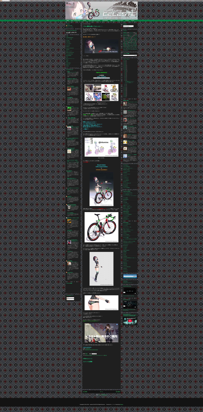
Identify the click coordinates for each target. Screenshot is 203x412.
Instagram (127, 20)
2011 (125, 93)
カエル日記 (124, 248)
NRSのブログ (68, 64)
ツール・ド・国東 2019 (70, 139)
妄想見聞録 (124, 251)
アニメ (134, 46)
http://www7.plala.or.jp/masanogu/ (103, 78)
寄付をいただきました (74, 261)
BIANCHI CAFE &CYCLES (70, 52)
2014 (125, 89)
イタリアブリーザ (125, 260)
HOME (68, 20)
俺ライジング (130, 44)
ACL (130, 40)
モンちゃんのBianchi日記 (127, 266)
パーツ (131, 35)
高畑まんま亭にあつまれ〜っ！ (71, 178)
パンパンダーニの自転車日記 (127, 214)
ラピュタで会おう (68, 43)
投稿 (68, 297)
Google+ (132, 20)
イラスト (94, 355)
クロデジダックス (125, 244)
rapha (130, 48)
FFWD (132, 39)
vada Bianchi (125, 265)
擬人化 (105, 355)
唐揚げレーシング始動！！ (131, 140)
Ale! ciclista (125, 259)
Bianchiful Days (125, 245)
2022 (125, 63)
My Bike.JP (67, 46)
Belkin (125, 46)
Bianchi (87, 355)
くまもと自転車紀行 (126, 180)
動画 (124, 43)
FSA (123, 44)
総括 (129, 45)
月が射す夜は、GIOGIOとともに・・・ (128, 168)
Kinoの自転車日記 (69, 97)
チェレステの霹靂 (125, 237)
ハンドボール (126, 40)
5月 (125, 77)
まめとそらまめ (125, 184)
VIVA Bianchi (125, 268)
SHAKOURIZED (105, 20)
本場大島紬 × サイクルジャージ (132, 134)
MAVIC (128, 46)
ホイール (126, 42)
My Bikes (84, 20)
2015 (125, 88)
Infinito (90, 355)
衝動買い (68, 189)
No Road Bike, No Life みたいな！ (128, 242)
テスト (125, 49)
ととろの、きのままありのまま (127, 192)
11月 (126, 71)
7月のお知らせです (69, 79)
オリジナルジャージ (100, 355)
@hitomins (88, 348)
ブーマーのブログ (125, 178)
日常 (132, 49)
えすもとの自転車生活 (126, 166)
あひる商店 (67, 40)
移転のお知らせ (69, 171)
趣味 (129, 42)
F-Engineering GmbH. (70, 86)
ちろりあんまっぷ (69, 251)
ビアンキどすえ (125, 225)
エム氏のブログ (125, 217)
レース (133, 43)
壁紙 (126, 43)
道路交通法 (126, 50)
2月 (125, 84)
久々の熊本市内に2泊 (70, 118)
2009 (125, 95)
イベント (135, 36)
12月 (126, 70)
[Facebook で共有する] (95, 353)
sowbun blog (125, 263)
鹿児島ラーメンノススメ (126, 205)
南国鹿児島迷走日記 (126, 211)
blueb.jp (68, 71)
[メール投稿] (90, 353)
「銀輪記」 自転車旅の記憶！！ (71, 117)
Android (132, 42)
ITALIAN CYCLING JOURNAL (71, 204)
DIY (126, 41)
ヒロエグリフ (125, 175)
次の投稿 (85, 391)
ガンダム (129, 47)
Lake (135, 42)
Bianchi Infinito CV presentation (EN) (128, 309)
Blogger (121, 404)
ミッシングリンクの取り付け (132, 146)
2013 (125, 90)
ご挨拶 (68, 98)
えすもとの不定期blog (126, 187)
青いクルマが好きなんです (127, 183)
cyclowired (67, 49)
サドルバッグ (133, 47)
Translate (130, 27)
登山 (126, 45)
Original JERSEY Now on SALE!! (94, 20)
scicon (132, 48)
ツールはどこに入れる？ (74, 219)
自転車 (125, 32)
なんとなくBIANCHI (70, 212)
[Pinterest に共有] (96, 353)
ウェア (131, 32)
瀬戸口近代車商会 (68, 55)
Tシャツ (131, 46)
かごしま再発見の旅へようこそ (127, 194)
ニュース (129, 43)
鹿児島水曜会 (135, 45)
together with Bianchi (126, 250)
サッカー (129, 41)
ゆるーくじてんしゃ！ (126, 228)
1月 (125, 85)
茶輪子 (67, 61)
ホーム (101, 391)
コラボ (136, 39)
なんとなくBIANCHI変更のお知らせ (72, 213)
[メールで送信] (92, 353)
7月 (125, 75)
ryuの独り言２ (69, 196)
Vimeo (127, 310)
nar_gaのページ (125, 181)
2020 (125, 65)
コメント (68, 299)
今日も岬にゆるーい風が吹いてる (72, 78)
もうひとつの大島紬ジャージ (129, 82)
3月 (125, 80)
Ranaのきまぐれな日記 (126, 208)
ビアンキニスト (125, 269)
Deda (126, 44)
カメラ (134, 40)
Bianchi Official (120, 20)
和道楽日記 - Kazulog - (126, 169)
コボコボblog (125, 202)
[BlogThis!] (93, 353)
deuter (127, 48)
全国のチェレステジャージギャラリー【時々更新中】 (132, 126)
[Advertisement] (101, 387)
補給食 (134, 49)
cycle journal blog (70, 272)
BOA (135, 43)
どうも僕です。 (125, 247)
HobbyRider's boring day (126, 231)
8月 (125, 74)
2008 (125, 96)
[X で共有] (94, 353)
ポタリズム (124, 253)
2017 (125, 69)
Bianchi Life (125, 262)
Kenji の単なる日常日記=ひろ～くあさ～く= (129, 257)
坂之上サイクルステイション (70, 58)
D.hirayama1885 (69, 25)
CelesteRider (125, 256)
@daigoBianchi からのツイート (127, 282)
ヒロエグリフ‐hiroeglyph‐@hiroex (72, 239)
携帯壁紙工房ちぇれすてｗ (131, 110)
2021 (125, 64)
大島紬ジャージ (112, 20)
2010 (125, 94)
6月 (125, 76)
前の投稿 (118, 391)
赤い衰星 (124, 254)
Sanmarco (124, 48)
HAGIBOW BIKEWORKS (69, 37)
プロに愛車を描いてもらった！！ (129, 81)
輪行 (131, 45)
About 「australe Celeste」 (76, 20)
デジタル (133, 41)
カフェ (126, 47)
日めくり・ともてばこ (70, 106)
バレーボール (129, 49)
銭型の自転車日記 (125, 199)
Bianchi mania (125, 271)
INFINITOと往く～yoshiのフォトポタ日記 (129, 241)
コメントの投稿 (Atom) (102, 394)
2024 (125, 60)
